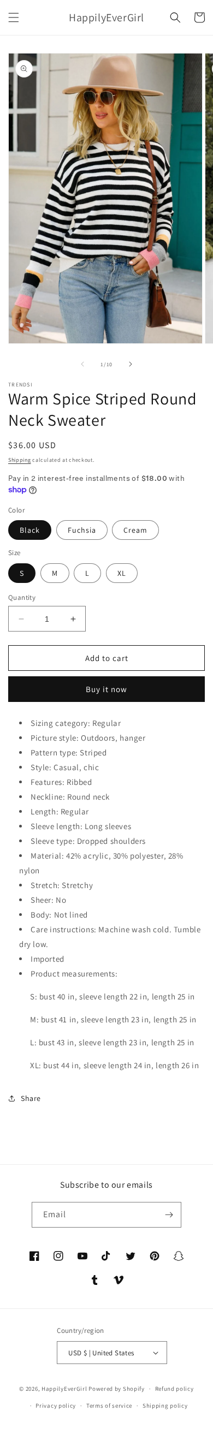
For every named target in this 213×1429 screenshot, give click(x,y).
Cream (135, 530)
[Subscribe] (169, 1215)
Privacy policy (56, 1405)
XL (121, 573)
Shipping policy (165, 1405)
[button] (14, 17)
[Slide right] (131, 364)
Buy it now (106, 689)
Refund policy (174, 1388)
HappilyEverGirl (64, 1388)
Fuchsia (82, 530)
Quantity (22, 597)
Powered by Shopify (116, 1388)
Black (30, 530)
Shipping (19, 459)
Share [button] (31, 1098)
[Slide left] (82, 364)
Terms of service (109, 1405)
